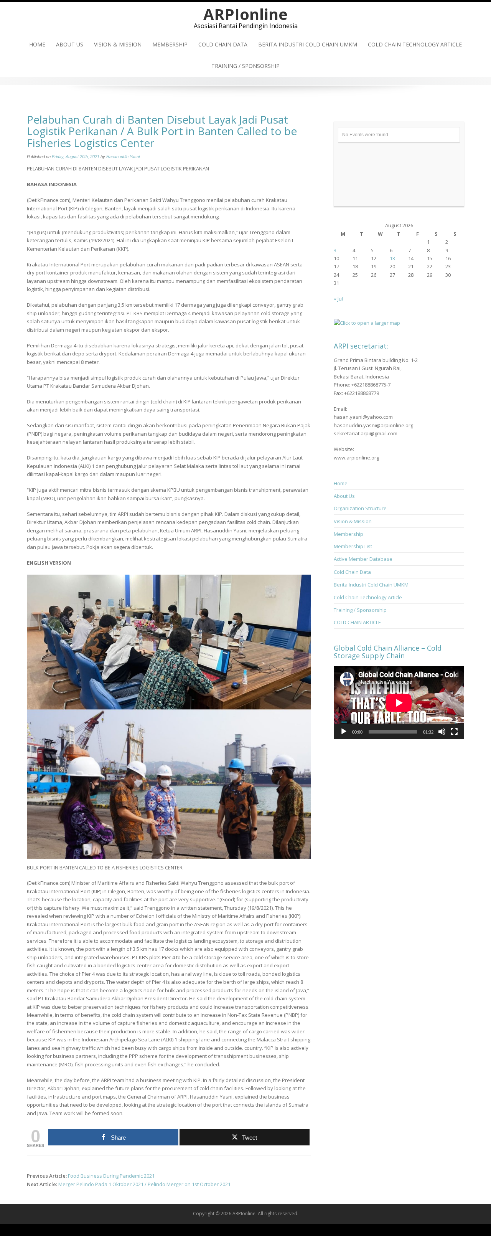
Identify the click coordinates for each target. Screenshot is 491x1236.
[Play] (344, 731)
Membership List (353, 546)
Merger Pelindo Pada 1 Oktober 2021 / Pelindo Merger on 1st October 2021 (144, 1184)
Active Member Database (363, 558)
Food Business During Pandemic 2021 (111, 1175)
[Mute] (442, 731)
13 (392, 258)
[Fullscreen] (454, 731)
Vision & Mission (118, 44)
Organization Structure (360, 508)
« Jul (338, 298)
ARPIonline (245, 14)
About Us (69, 44)
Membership (170, 44)
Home (37, 44)
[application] (399, 702)
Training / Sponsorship (245, 65)
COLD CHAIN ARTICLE (357, 622)
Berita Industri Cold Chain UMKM (307, 44)
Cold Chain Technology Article (415, 44)
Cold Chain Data (222, 44)
